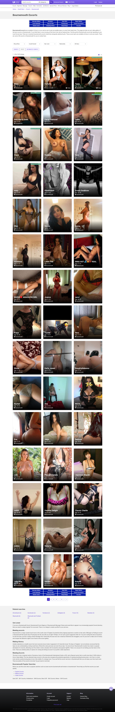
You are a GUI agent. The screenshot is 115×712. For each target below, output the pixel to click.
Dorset (28, 9)
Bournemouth (35, 9)
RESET (22, 49)
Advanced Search (58, 2)
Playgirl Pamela (51, 475)
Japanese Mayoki (82, 475)
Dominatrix (39, 5)
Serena (47, 581)
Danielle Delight (51, 510)
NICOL (78, 404)
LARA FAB (49, 262)
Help (68, 700)
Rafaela (48, 84)
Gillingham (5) (61, 613)
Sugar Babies (75, 5)
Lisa (16, 475)
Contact (69, 696)
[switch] (66, 2)
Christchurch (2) (17, 613)
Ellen (16, 226)
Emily (77, 546)
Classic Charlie (81, 510)
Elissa (16, 368)
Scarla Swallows (82, 190)
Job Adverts (46, 5)
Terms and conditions (32, 696)
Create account (51, 696)
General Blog (83, 696)
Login (95, 2)
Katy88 (78, 581)
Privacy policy (30, 698)
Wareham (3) (90, 613)
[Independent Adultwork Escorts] (16, 2)
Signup (100, 2)
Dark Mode (71, 2)
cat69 (16, 510)
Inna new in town (21, 119)
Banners (69, 698)
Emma (77, 226)
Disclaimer (29, 700)
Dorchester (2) (32, 613)
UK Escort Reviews (62, 5)
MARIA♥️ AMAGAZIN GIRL (25, 297)
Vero (77, 333)
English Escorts (19, 671)
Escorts (14, 5)
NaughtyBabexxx (82, 368)
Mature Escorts (19, 673)
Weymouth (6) (16, 616)
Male (34, 5)
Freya (16, 333)
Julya (47, 439)
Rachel (47, 333)
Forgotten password (52, 700)
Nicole (47, 226)
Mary (16, 84)
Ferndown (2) (46, 613)
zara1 (77, 297)
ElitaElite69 (49, 190)
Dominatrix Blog (84, 698)
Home (14, 9)
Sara (77, 155)
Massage (25, 5)
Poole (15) (75, 613)
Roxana (48, 155)
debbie (17, 546)
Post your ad (98, 5)
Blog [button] (69, 5)
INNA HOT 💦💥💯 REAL (86, 262)
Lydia (77, 119)
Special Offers (53, 5)
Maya (16, 155)
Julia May (18, 581)
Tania (77, 84)
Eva (15, 439)
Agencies (19, 5)
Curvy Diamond (51, 119)
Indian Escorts (19, 675)
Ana (46, 404)
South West (21, 9)
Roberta (48, 546)
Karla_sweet (50, 368)
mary (16, 190)
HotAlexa (18, 262)
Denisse (78, 439)
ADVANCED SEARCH (32, 49)
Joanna (48, 297)
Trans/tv (30, 5)
